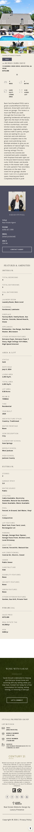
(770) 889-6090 (10, 740)
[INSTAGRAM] (12, 797)
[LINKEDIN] (17, 797)
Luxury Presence (17, 810)
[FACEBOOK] (7, 797)
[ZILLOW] (27, 797)
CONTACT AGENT (17, 249)
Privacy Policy (26, 820)
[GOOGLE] (22, 797)
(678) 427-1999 (8, 230)
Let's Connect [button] (17, 700)
